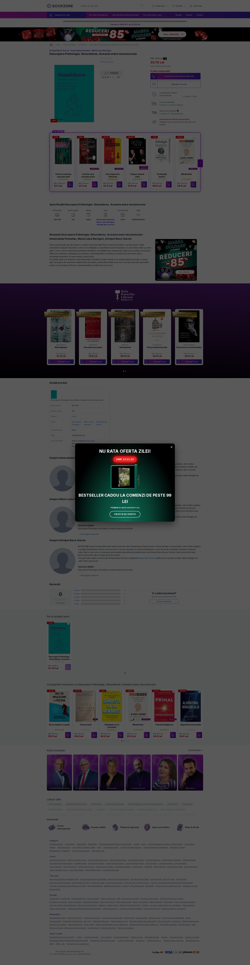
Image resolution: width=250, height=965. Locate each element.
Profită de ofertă (125, 514)
